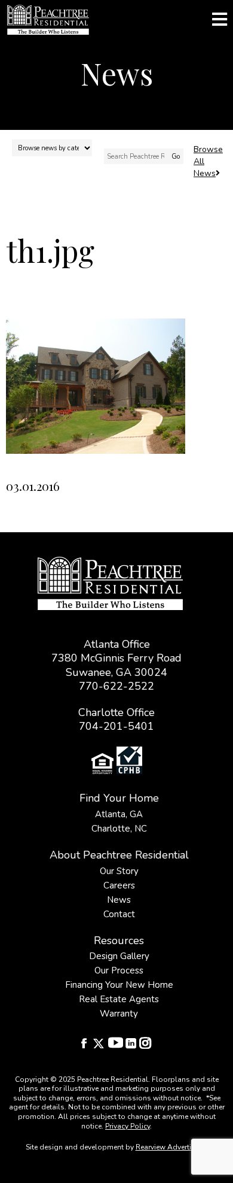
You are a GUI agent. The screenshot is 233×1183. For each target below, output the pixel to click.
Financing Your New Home (119, 985)
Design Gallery (119, 956)
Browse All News (208, 161)
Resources (119, 940)
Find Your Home (119, 798)
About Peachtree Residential (119, 855)
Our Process (118, 970)
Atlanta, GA (119, 814)
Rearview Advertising (171, 1147)
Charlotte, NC (119, 829)
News (119, 900)
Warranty (119, 1014)
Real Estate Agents (119, 999)
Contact (119, 914)
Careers (119, 885)
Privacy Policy (127, 1126)
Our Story (119, 871)
